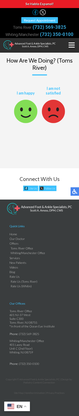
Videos (13, 267)
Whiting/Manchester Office (28, 253)
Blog (12, 272)
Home (13, 234)
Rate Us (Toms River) (24, 281)
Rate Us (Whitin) (21, 286)
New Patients (17, 262)
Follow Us (49, 188)
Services (14, 258)
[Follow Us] (35, 14)
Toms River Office (22, 248)
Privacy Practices (55, 392)
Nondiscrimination (35, 392)
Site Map (18, 392)
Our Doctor (17, 239)
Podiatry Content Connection (39, 382)
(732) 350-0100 (57, 34)
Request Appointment (39, 20)
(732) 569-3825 (49, 27)
